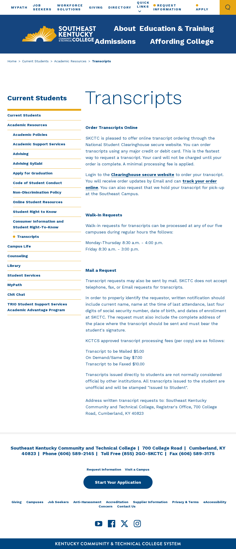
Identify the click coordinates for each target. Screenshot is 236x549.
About (125, 28)
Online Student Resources (37, 202)
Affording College (182, 41)
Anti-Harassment (87, 502)
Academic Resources (70, 61)
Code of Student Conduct (37, 183)
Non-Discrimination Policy (37, 192)
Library (14, 265)
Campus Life (19, 246)
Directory (119, 7)
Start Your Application (118, 482)
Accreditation (117, 502)
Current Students (35, 61)
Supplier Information (150, 502)
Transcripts (28, 236)
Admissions (115, 41)
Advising (21, 154)
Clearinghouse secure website (142, 174)
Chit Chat (16, 294)
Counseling (17, 256)
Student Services (23, 275)
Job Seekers (58, 502)
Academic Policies (30, 134)
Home (12, 61)
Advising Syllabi (27, 163)
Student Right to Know (34, 211)
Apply (202, 9)
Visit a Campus (137, 469)
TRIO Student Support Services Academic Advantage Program (37, 307)
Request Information (167, 7)
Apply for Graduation (33, 173)
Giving (96, 7)
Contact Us (126, 506)
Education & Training (176, 28)
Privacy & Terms (185, 502)
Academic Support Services (39, 144)
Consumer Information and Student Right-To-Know (38, 224)
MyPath (19, 7)
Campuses (34, 502)
